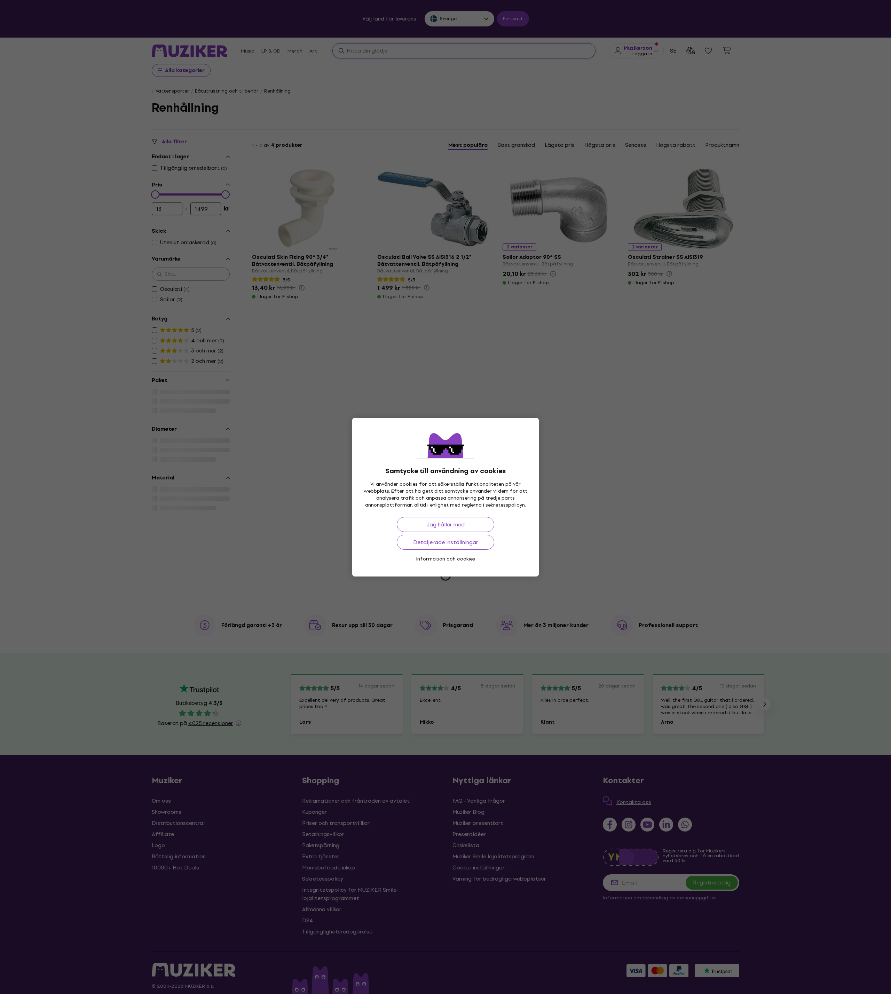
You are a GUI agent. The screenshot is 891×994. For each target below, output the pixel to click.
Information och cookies (445, 559)
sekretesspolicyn (505, 505)
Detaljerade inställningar (445, 542)
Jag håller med (446, 524)
